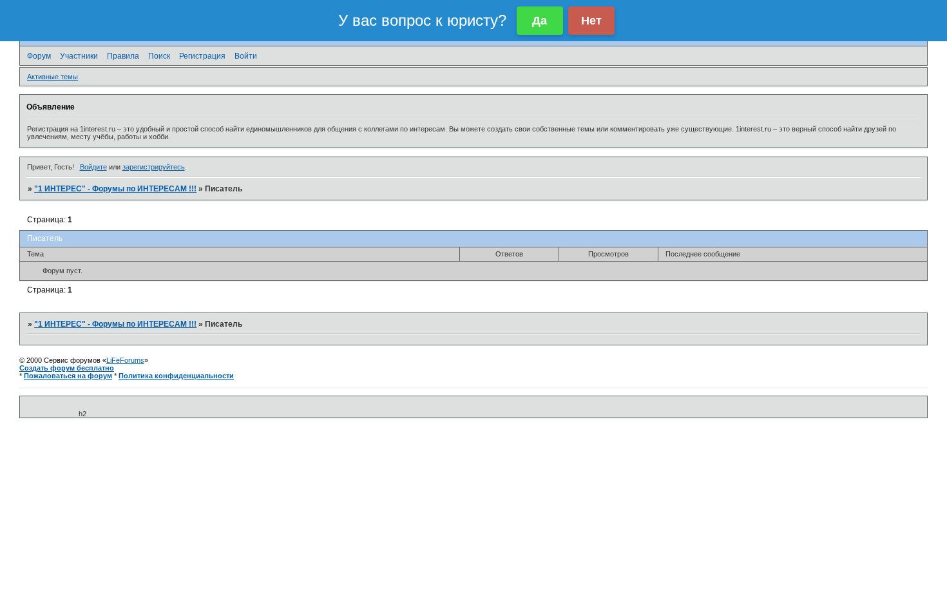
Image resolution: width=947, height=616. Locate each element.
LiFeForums (125, 360)
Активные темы (52, 77)
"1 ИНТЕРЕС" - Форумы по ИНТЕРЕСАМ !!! (115, 188)
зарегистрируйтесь (153, 167)
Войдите (93, 167)
